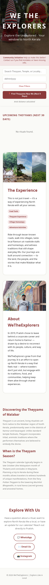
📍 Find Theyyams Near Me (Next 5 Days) (24, 95)
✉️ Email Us (24, 546)
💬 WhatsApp (24, 537)
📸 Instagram (24, 556)
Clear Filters (24, 86)
